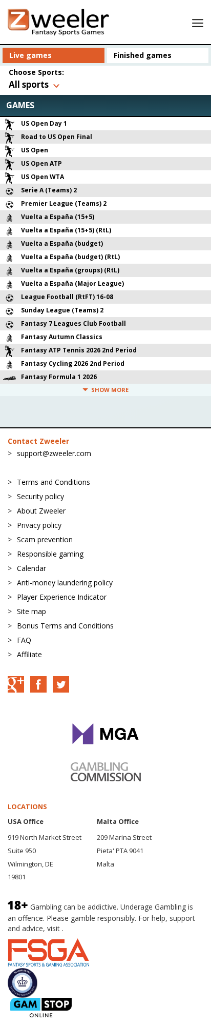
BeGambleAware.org (100, 928)
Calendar (31, 568)
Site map (31, 611)
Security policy (40, 496)
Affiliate (29, 654)
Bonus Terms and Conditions (65, 625)
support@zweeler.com (54, 453)
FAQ (24, 640)
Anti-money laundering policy (65, 582)
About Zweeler (41, 511)
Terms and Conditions (53, 482)
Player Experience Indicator (62, 597)
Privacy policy (39, 525)
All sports (29, 84)
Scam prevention (45, 539)
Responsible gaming (50, 554)
